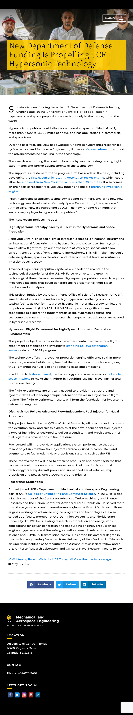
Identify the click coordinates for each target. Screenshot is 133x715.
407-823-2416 (27, 673)
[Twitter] (17, 695)
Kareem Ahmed (97, 149)
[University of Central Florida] (29, 4)
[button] (40, 584)
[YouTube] (31, 695)
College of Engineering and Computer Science (61, 493)
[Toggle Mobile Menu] (125, 4)
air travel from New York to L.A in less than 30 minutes (62, 182)
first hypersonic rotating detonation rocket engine (67, 177)
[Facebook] (10, 695)
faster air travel (40, 374)
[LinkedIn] (38, 695)
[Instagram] (24, 695)
